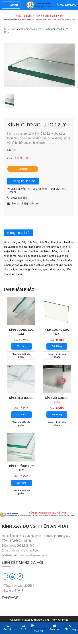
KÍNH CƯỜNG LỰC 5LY (56, 331)
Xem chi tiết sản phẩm (21, 355)
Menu (14, 5)
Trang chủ (9, 29)
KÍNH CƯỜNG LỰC (30, 29)
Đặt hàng (22, 168)
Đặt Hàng (21, 346)
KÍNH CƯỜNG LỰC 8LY (21, 468)
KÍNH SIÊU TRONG (21, 397)
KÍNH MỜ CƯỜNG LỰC (57, 399)
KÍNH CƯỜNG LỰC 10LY (21, 331)
